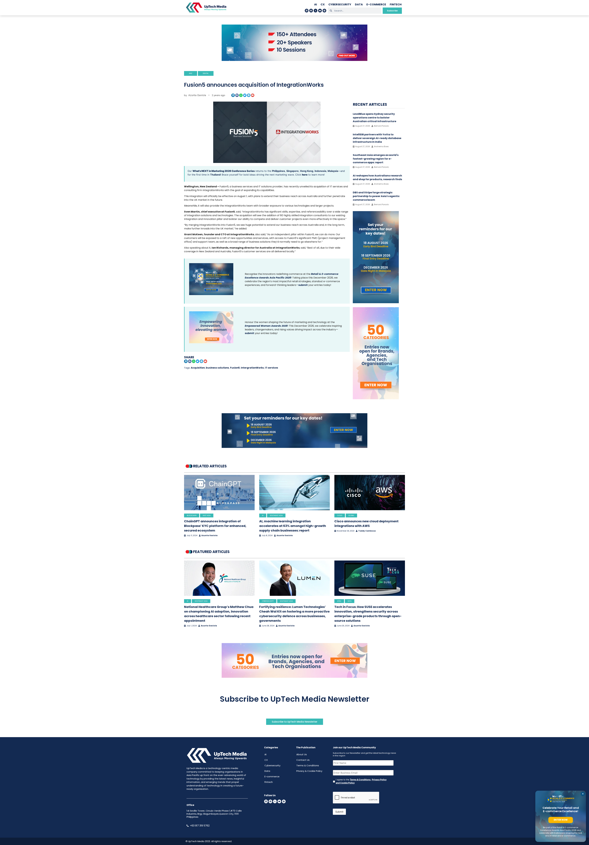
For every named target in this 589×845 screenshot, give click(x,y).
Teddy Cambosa (367, 531)
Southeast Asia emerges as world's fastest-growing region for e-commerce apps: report (375, 158)
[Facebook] (311, 10)
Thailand (215, 174)
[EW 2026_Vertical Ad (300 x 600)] (376, 398)
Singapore (292, 170)
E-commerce (376, 4)
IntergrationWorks (252, 367)
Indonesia (320, 170)
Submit (339, 811)
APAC (339, 601)
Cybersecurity (339, 4)
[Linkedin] (306, 10)
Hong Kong (306, 170)
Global (351, 515)
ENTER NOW (561, 819)
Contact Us (303, 760)
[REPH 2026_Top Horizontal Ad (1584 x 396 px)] (294, 60)
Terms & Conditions (307, 765)
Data (359, 4)
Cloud (339, 515)
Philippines (278, 170)
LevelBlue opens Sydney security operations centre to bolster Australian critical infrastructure (374, 117)
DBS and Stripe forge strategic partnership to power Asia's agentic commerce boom (376, 196)
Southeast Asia (276, 515)
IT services (271, 367)
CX (323, 4)
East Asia (207, 515)
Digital (206, 73)
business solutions (217, 367)
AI (315, 4)
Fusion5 (235, 367)
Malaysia (333, 170)
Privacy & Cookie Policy (309, 771)
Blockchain (191, 515)
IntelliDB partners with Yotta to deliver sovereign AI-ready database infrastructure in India (377, 138)
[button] (233, 95)
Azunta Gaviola (209, 535)
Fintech (396, 4)
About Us (301, 754)
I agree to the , (361, 781)
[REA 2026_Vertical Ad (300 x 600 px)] (376, 302)
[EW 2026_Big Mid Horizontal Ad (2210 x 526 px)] (294, 676)
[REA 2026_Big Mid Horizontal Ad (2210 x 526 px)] (294, 447)
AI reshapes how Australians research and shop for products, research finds (377, 177)
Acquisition (198, 367)
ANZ (190, 73)
